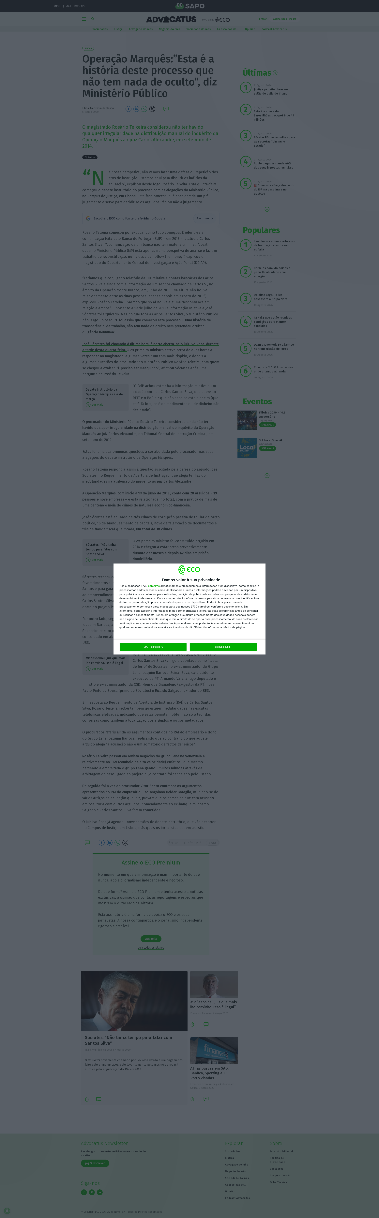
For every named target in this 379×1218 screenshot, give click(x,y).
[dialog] (189, 609)
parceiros (154, 585)
